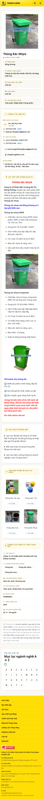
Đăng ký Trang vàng (9, 723)
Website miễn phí (8, 732)
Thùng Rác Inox (12, 528)
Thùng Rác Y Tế (31, 498)
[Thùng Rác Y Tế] (30, 487)
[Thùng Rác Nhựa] (30, 516)
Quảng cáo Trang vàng (10, 727)
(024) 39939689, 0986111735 (17, 140)
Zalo (20, 129)
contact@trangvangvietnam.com (11, 793)
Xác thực (5, 709)
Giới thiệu (5, 700)
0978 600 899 (11, 129)
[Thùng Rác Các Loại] (12, 487)
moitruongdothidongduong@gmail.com (22, 149)
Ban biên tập (6, 705)
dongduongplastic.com (15, 155)
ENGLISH (5, 741)
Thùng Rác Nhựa (30, 528)
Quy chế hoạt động (9, 714)
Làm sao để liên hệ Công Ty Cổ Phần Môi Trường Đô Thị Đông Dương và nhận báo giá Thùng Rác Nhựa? (21, 438)
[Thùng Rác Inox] (12, 516)
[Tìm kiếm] (34, 3)
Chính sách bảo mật (9, 718)
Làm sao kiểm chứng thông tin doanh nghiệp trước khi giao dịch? (21, 456)
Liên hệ (4, 737)
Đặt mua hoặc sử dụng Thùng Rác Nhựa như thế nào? (19, 448)
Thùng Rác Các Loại (12, 498)
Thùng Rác (9, 567)
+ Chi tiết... (12, 503)
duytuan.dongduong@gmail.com (18, 132)
